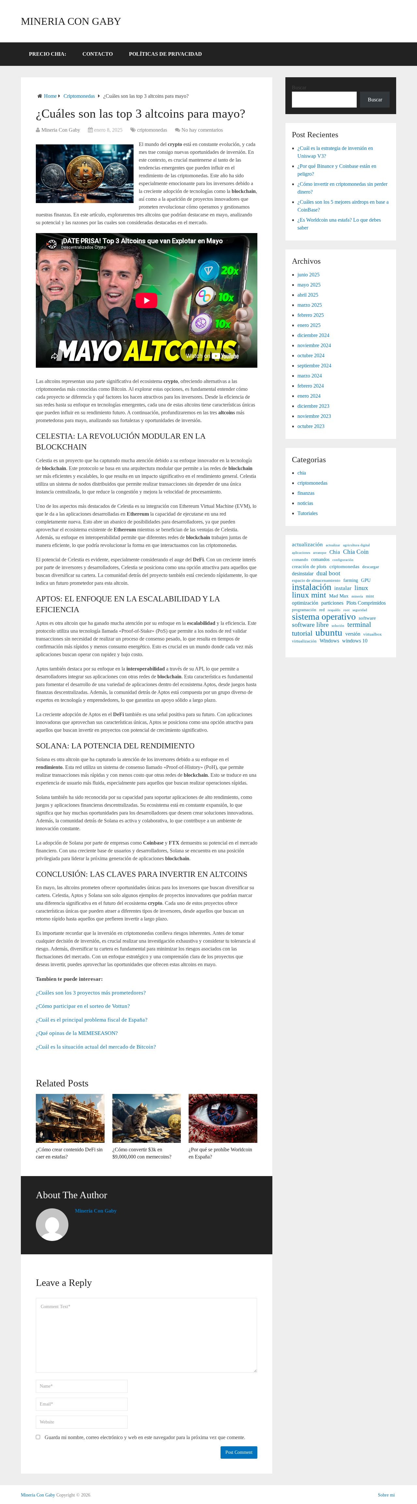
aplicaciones (301, 552)
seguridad (359, 610)
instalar (343, 588)
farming (350, 580)
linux (361, 587)
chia (301, 473)
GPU (366, 580)
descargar (370, 567)
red (322, 610)
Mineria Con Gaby (71, 21)
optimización (305, 603)
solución (338, 625)
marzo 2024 (309, 375)
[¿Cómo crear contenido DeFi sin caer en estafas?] (70, 1118)
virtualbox (372, 634)
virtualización (304, 641)
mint (370, 596)
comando (300, 559)
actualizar (333, 545)
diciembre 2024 (313, 335)
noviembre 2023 (314, 416)
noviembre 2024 (314, 345)
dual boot (328, 573)
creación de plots (309, 566)
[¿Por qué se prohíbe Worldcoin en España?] (223, 1118)
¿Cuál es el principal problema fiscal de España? (92, 1020)
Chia (334, 552)
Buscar (299, 87)
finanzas (305, 493)
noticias (305, 503)
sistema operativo (324, 616)
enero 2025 (309, 325)
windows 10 (354, 641)
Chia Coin (356, 552)
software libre (310, 624)
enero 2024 (309, 396)
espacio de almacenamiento (316, 580)
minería (357, 596)
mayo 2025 (309, 285)
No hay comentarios (202, 130)
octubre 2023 (310, 426)
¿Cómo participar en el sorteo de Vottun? (83, 1006)
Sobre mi (386, 1495)
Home (50, 96)
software (367, 618)
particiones (332, 603)
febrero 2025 (310, 315)
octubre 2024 (310, 355)
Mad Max (339, 595)
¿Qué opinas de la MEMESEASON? (77, 1033)
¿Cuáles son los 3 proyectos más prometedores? (91, 993)
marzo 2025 (309, 305)
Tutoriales (307, 513)
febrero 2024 (310, 386)
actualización (307, 544)
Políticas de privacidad (165, 54)
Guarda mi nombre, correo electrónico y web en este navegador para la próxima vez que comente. (145, 1437)
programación (304, 610)
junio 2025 (308, 274)
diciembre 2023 (313, 406)
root (346, 610)
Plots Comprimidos (366, 603)
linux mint (309, 595)
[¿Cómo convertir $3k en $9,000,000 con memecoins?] (146, 1118)
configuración (342, 560)
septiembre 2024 (314, 365)
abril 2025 (307, 295)
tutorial (302, 633)
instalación (311, 587)
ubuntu (328, 632)
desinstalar (302, 573)
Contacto (97, 54)
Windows (329, 641)
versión (352, 634)
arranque (319, 552)
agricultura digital (356, 545)
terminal (359, 624)
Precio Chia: (47, 54)
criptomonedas (79, 96)
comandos (320, 559)
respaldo (334, 610)
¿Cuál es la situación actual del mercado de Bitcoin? (96, 1047)
